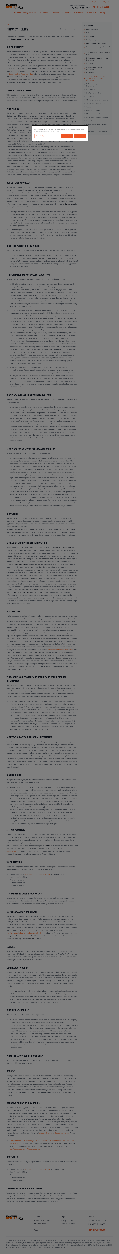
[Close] (86, 127)
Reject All (67, 135)
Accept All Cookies (79, 135)
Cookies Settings (40, 135)
